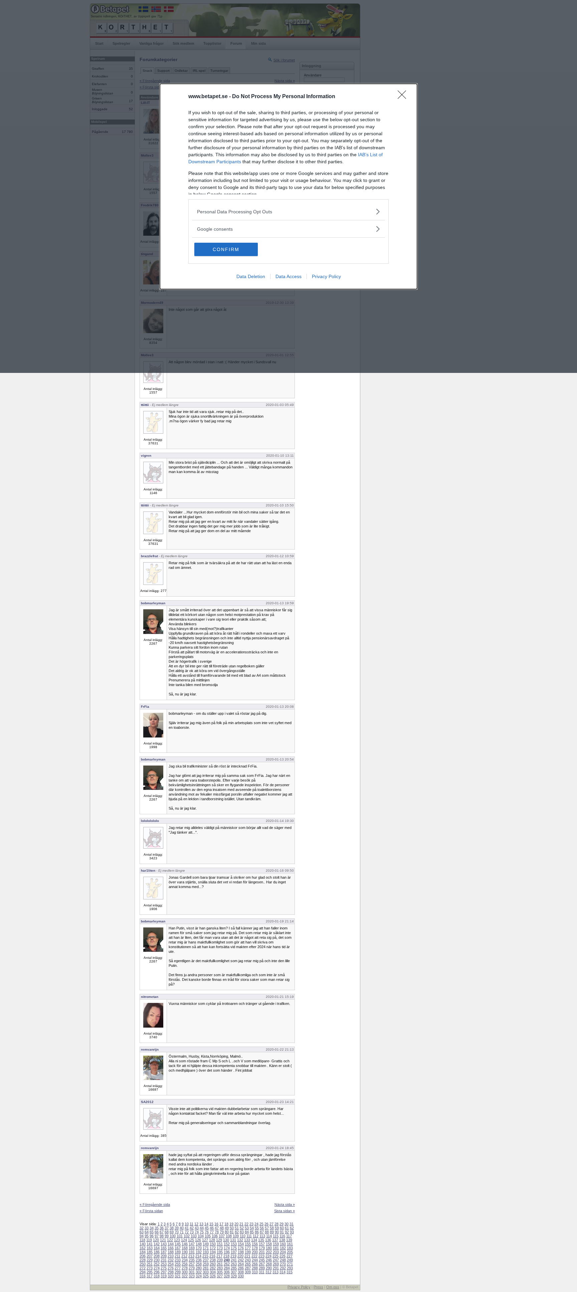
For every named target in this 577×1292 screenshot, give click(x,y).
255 (178, 1264)
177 (248, 1248)
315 (289, 1272)
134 (254, 1240)
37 (167, 1228)
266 (255, 1264)
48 (222, 1228)
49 (227, 1228)
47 (217, 1228)
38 (172, 1228)
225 (275, 1256)
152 (227, 1244)
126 (198, 1240)
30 (286, 1224)
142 (157, 1244)
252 (157, 1264)
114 (269, 1236)
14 (206, 1224)
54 (252, 1228)
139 (289, 1240)
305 (220, 1272)
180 (269, 1248)
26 (266, 1224)
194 (213, 1252)
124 (184, 1240)
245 (262, 1260)
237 (206, 1260)
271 (290, 1264)
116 (282, 1236)
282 (213, 1268)
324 (199, 1276)
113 (262, 1236)
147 (192, 1244)
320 (171, 1276)
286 (241, 1268)
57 (267, 1228)
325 (206, 1276)
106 (215, 1236)
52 (242, 1228)
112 (255, 1236)
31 (292, 1224)
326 (213, 1276)
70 (177, 1232)
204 (283, 1252)
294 (143, 1272)
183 (290, 1248)
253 (164, 1264)
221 (247, 1256)
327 (220, 1276)
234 (185, 1260)
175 (234, 1248)
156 (255, 1244)
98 (162, 1236)
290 (269, 1268)
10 (187, 1224)
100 (173, 1236)
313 (275, 1272)
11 (191, 1224)
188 (171, 1252)
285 (234, 1268)
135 (261, 1240)
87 (262, 1232)
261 (220, 1264)
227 (289, 1256)
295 (150, 1272)
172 (213, 1248)
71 (182, 1232)
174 (227, 1248)
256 (185, 1264)
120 (156, 1240)
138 (282, 1240)
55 (257, 1228)
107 (222, 1236)
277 (178, 1268)
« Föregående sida (155, 1205)
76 (207, 1232)
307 (234, 1272)
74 (197, 1232)
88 (267, 1232)
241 (234, 1260)
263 (234, 1264)
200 (255, 1252)
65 (152, 1232)
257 (192, 1264)
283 (220, 1268)
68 (167, 1232)
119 (149, 1240)
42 (192, 1228)
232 (171, 1260)
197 (234, 1252)
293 (290, 1268)
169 (192, 1248)
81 (232, 1232)
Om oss (332, 1287)
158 (269, 1244)
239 (220, 1260)
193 (206, 1252)
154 (241, 1244)
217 (219, 1256)
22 (246, 1224)
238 (213, 1260)
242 (241, 1260)
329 (234, 1276)
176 (241, 1248)
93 (292, 1232)
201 (262, 1252)
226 (282, 1256)
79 (222, 1232)
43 (197, 1228)
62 (292, 1228)
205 (290, 1252)
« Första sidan (151, 1211)
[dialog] (288, 186)
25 (261, 1224)
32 (142, 1228)
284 (227, 1268)
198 (241, 1252)
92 (287, 1232)
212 (184, 1256)
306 (227, 1272)
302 (199, 1272)
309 (248, 1272)
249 (290, 1260)
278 (185, 1268)
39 (177, 1228)
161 (290, 1244)
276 (171, 1268)
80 (227, 1232)
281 (206, 1268)
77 (212, 1232)
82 (237, 1232)
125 (191, 1240)
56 (262, 1228)
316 (143, 1276)
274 (157, 1268)
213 (191, 1256)
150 (213, 1244)
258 (199, 1264)
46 (212, 1228)
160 (283, 1244)
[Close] (404, 96)
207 (150, 1256)
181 (276, 1248)
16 (216, 1224)
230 (157, 1260)
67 (162, 1232)
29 (281, 1224)
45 (207, 1228)
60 (282, 1228)
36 (162, 1228)
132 (240, 1240)
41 (187, 1228)
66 (157, 1232)
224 (268, 1256)
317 (150, 1276)
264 (241, 1264)
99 (167, 1236)
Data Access (288, 276)
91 (282, 1232)
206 (143, 1256)
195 (220, 1252)
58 (272, 1228)
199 (248, 1252)
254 (171, 1264)
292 (283, 1268)
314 (282, 1272)
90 (277, 1232)
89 (272, 1232)
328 (227, 1276)
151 (220, 1244)
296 (157, 1272)
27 (271, 1224)
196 (227, 1252)
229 (150, 1260)
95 (147, 1236)
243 (248, 1260)
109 (236, 1236)
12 (196, 1224)
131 (233, 1240)
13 (201, 1224)
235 (192, 1260)
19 (231, 1224)
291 (276, 1268)
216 (212, 1256)
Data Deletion (250, 276)
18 (226, 1224)
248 (283, 1260)
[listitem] (288, 211)
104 (201, 1236)
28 (276, 1224)
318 (157, 1276)
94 (142, 1236)
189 (178, 1252)
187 (164, 1252)
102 (187, 1236)
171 (206, 1248)
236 (199, 1260)
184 (143, 1252)
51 (237, 1228)
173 (220, 1248)
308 (241, 1272)
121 (163, 1240)
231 (164, 1260)
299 (178, 1272)
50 (232, 1228)
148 (199, 1244)
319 (164, 1276)
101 (180, 1236)
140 (143, 1244)
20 (236, 1224)
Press (318, 1287)
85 (252, 1232)
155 (248, 1244)
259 (206, 1264)
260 (213, 1264)
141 (150, 1244)
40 (182, 1228)
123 (177, 1240)
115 (275, 1236)
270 (283, 1264)
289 (262, 1268)
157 (262, 1244)
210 (171, 1256)
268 (269, 1264)
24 (256, 1224)
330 (241, 1276)
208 (157, 1256)
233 (178, 1260)
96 (152, 1236)
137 (275, 1240)
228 (143, 1260)
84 (247, 1232)
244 (255, 1260)
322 (185, 1276)
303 (206, 1272)
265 (248, 1264)
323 (192, 1276)
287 (248, 1268)
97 (157, 1236)
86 (257, 1232)
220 (240, 1256)
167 (178, 1248)
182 (283, 1248)
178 (255, 1248)
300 (185, 1272)
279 (192, 1268)
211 (177, 1256)
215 (205, 1256)
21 (241, 1224)
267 (262, 1264)
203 (276, 1252)
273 (150, 1268)
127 (205, 1240)
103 (194, 1236)
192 (199, 1252)
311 (261, 1272)
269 (276, 1264)
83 (242, 1232)
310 (255, 1272)
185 (150, 1252)
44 (202, 1228)
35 (157, 1228)
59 (277, 1228)
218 (226, 1256)
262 (227, 1264)
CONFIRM (226, 249)
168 (185, 1248)
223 (261, 1256)
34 (152, 1228)
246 (269, 1260)
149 (206, 1244)
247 (276, 1260)
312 (268, 1272)
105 (208, 1236)
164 (157, 1248)
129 (219, 1240)
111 (249, 1236)
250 (143, 1264)
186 (157, 1252)
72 (187, 1232)
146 (185, 1244)
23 (251, 1224)
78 (217, 1232)
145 (178, 1244)
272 (143, 1268)
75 (202, 1232)
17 (221, 1224)
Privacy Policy (326, 276)
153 (234, 1244)
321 (178, 1276)
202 (269, 1252)
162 (143, 1248)
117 (289, 1236)
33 (147, 1228)
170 (199, 1248)
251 (150, 1264)
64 (147, 1232)
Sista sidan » (284, 1211)
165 (164, 1248)
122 (170, 1240)
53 (247, 1228)
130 (226, 1240)
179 (262, 1248)
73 (192, 1232)
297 (164, 1272)
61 (287, 1228)
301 (192, 1272)
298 (171, 1272)
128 (212, 1240)
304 (213, 1272)
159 (276, 1244)
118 (142, 1240)
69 (172, 1232)
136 (268, 1240)
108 (229, 1236)
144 (171, 1244)
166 (171, 1248)
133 (247, 1240)
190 (185, 1252)
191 (192, 1252)
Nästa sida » (284, 1205)
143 (164, 1244)
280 (199, 1268)
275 (164, 1268)
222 (254, 1256)
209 (164, 1256)
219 (233, 1256)
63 (142, 1232)
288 (255, 1268)
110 (242, 1236)
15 (211, 1224)
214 (198, 1256)
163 (150, 1248)
